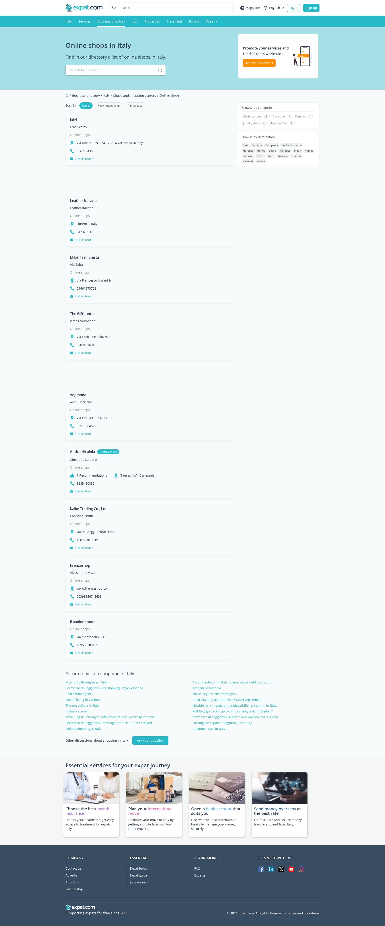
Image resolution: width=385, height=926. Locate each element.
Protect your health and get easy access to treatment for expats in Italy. (90, 824)
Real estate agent (78, 694)
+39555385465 (87, 645)
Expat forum (139, 868)
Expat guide (138, 875)
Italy (69, 21)
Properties (152, 21)
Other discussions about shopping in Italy (97, 740)
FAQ (197, 868)
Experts (199, 875)
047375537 (85, 232)
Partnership (74, 889)
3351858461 (85, 426)
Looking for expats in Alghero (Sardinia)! (222, 722)
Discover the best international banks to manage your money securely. (214, 824)
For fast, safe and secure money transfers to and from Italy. (278, 822)
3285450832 (85, 483)
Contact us (73, 868)
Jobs (135, 21)
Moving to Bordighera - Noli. (87, 682)
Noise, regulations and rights (214, 694)
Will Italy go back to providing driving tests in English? (232, 711)
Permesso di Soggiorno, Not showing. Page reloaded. (105, 688)
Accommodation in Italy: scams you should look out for (233, 682)
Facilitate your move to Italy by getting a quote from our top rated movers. (151, 824)
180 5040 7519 (87, 540)
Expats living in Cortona (83, 699)
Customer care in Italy (208, 728)
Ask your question (150, 740)
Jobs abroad (139, 882)
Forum (194, 21)
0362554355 (85, 151)
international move (150, 811)
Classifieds (174, 21)
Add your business (259, 63)
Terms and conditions (303, 913)
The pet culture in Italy (82, 705)
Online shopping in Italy (83, 728)
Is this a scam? (76, 711)
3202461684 (85, 345)
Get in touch (84, 159)
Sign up (311, 8)
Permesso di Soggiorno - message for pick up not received (109, 722)
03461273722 (86, 288)
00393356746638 (89, 596)
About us (72, 882)
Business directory (111, 21)
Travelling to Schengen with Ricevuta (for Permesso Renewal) (111, 717)
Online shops (80, 135)
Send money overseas (275, 808)
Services (84, 21)
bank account (218, 808)
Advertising (74, 875)
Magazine (253, 8)
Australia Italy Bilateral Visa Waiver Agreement (227, 699)
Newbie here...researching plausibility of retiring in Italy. (234, 705)
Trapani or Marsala (206, 688)
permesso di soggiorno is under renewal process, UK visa (235, 717)
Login (293, 8)
